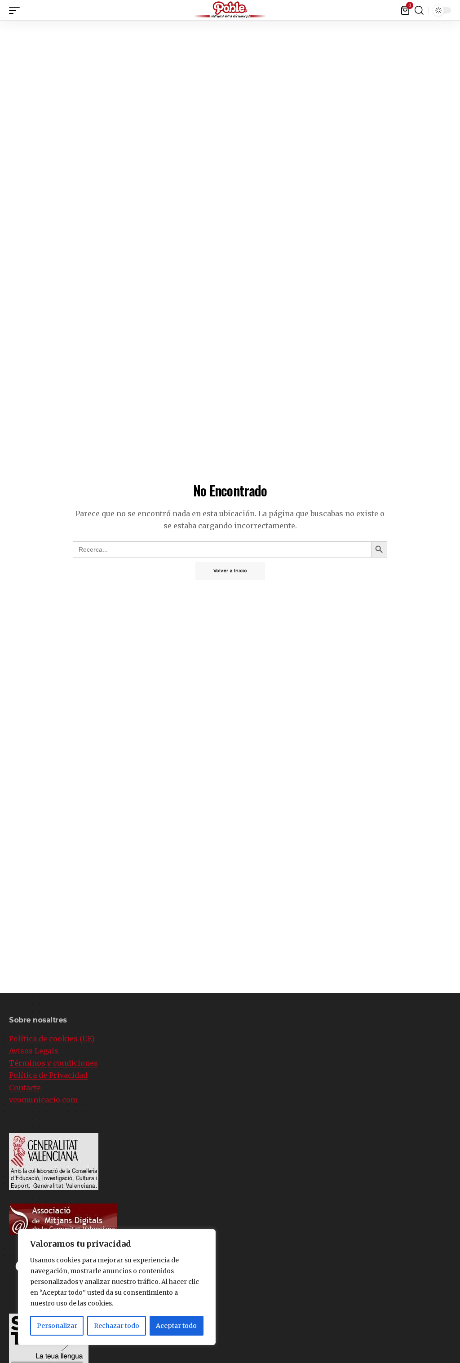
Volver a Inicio (230, 571)
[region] (117, 1287)
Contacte (25, 1087)
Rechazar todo (116, 1326)
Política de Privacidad (48, 1075)
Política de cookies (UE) (52, 1038)
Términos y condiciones (53, 1062)
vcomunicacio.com (43, 1099)
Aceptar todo (176, 1326)
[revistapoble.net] (230, 10)
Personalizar (57, 1326)
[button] (16, 10)
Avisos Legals (33, 1050)
